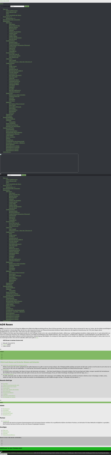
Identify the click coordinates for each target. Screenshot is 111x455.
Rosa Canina (12, 105)
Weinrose (11, 113)
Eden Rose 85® (13, 76)
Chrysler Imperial (13, 72)
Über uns (5, 9)
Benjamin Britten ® (14, 43)
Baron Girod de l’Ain (14, 25)
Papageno (11, 87)
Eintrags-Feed (6, 411)
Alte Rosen (9, 22)
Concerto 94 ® (13, 73)
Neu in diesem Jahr (11, 12)
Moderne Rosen (10, 63)
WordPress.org (7, 414)
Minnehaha (12, 99)
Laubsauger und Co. (8, 374)
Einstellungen (3, 454)
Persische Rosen (10, 52)
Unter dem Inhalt (4, 1)
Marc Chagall (12, 60)
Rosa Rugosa (12, 111)
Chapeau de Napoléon (15, 31)
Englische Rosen (10, 40)
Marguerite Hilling (14, 84)
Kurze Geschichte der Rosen (13, 15)
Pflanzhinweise (10, 129)
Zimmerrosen (9, 114)
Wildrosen (8, 102)
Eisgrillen (5, 383)
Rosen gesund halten (11, 131)
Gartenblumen (7, 152)
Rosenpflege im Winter (12, 150)
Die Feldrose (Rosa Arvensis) (16, 103)
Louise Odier (12, 34)
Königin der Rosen (14, 79)
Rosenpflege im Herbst (12, 149)
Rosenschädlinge (10, 119)
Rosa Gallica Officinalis (15, 106)
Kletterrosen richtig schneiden (17, 94)
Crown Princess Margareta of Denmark (19, 45)
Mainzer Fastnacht (14, 82)
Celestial (11, 30)
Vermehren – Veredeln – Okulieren (15, 143)
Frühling (5, 394)
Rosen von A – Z (7, 16)
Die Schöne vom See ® (15, 75)
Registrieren (6, 408)
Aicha (10, 64)
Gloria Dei (11, 78)
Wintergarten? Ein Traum (9, 386)
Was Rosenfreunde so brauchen (11, 19)
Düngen (8, 138)
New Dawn (12, 100)
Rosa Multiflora (13, 110)
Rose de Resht (13, 39)
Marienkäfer (12, 122)
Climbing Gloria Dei (14, 96)
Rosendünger (9, 140)
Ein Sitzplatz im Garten (9, 397)
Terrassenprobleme (8, 392)
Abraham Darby (13, 42)
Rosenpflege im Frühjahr (12, 146)
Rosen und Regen (10, 123)
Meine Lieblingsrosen (12, 10)
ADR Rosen (9, 116)
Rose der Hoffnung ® (15, 90)
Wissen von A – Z (10, 18)
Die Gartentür (6, 391)
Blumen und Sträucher (31, 362)
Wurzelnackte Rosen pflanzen (14, 132)
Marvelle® (12, 85)
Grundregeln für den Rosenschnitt (15, 141)
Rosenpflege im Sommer (12, 147)
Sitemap (5, 433)
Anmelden (6, 410)
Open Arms (12, 48)
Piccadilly (11, 88)
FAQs (7, 13)
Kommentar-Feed (7, 413)
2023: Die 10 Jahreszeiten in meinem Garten (15, 365)
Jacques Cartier (13, 33)
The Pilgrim (12, 49)
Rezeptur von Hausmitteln (13, 126)
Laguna (5, 344)
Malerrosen (9, 58)
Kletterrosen (9, 93)
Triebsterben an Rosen (12, 125)
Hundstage (6, 369)
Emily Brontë (12, 46)
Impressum (6, 431)
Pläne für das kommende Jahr (11, 385)
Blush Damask (13, 28)
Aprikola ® (12, 67)
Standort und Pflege (8, 128)
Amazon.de (6, 421)
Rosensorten (6, 21)
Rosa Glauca (12, 108)
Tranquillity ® (12, 51)
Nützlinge (8, 120)
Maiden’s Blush (13, 36)
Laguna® (11, 97)
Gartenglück (6, 388)
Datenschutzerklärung (9, 434)
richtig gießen (10, 135)
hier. (37, 337)
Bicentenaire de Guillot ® (16, 70)
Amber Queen (13, 66)
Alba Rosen (12, 24)
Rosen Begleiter (10, 144)
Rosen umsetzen (10, 137)
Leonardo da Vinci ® (14, 81)
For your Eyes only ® (14, 55)
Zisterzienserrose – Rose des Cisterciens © (20, 61)
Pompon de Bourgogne (15, 37)
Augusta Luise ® (13, 69)
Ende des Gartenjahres (9, 395)
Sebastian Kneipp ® (14, 91)
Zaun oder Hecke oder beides (11, 389)
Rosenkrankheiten (8, 117)
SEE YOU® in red (13, 57)
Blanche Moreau (13, 27)
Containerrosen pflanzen (12, 134)
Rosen (1, 3)
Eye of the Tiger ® (14, 54)
